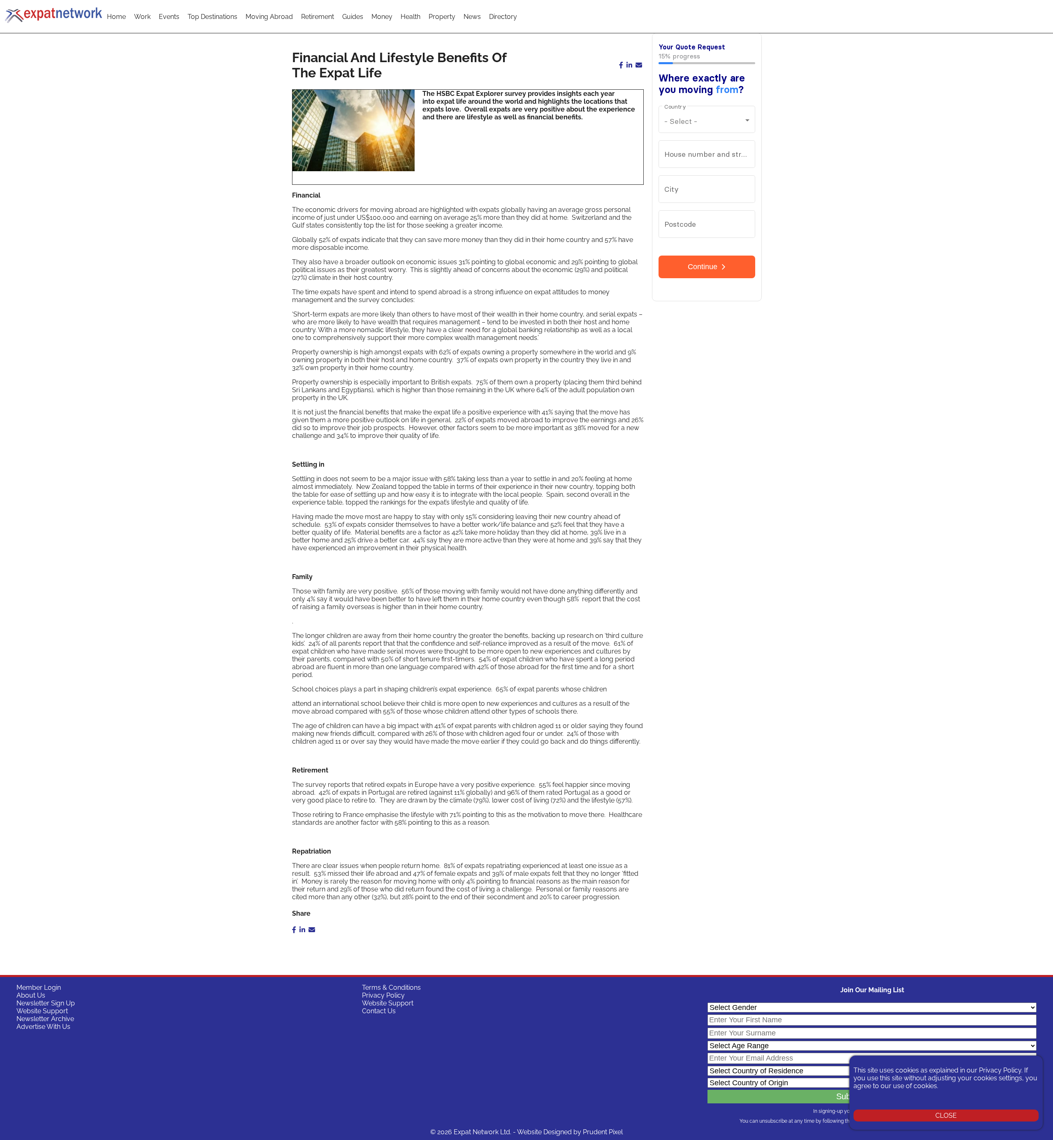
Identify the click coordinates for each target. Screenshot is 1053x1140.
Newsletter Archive (45, 1019)
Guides (352, 17)
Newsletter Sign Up (45, 1003)
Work (142, 17)
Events (169, 17)
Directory (503, 17)
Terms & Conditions (391, 987)
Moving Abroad (269, 17)
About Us (30, 995)
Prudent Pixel (603, 1132)
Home (116, 17)
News (472, 17)
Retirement (317, 17)
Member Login (38, 987)
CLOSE (946, 1115)
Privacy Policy (383, 995)
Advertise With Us (43, 1027)
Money (381, 17)
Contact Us (379, 1011)
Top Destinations (212, 17)
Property (442, 17)
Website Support (42, 1011)
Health (410, 17)
